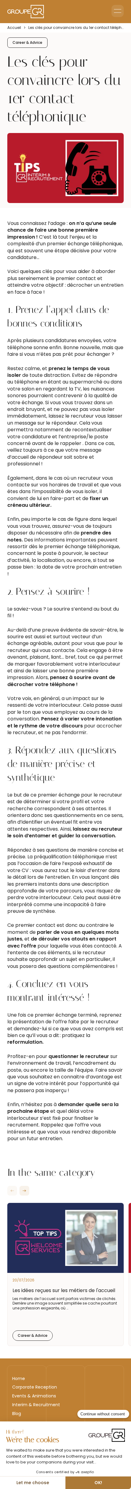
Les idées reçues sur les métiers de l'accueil (63, 1290)
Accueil (14, 27)
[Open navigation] (118, 11)
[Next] (24, 1191)
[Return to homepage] (25, 11)
